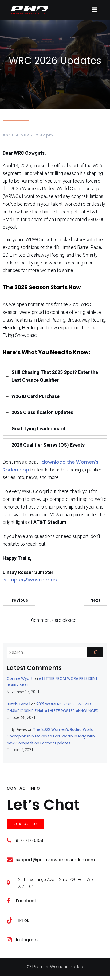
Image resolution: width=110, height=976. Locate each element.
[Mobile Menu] (94, 9)
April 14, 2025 (17, 135)
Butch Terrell (18, 704)
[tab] (55, 376)
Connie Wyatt (20, 678)
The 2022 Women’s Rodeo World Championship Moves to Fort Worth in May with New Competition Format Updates (51, 736)
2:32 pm (44, 135)
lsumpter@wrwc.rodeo (30, 579)
